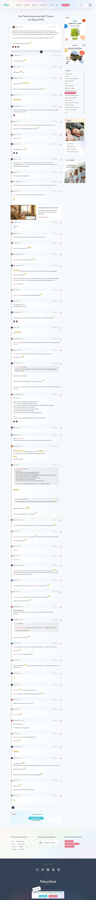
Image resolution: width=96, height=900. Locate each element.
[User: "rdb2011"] (12, 67)
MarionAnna (16, 758)
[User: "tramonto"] (14, 115)
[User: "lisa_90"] (12, 700)
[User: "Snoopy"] (12, 243)
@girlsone (15, 278)
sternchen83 (16, 265)
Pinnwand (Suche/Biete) (71, 109)
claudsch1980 (16, 181)
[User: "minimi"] (12, 580)
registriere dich (36, 818)
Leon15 (14, 327)
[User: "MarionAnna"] (12, 758)
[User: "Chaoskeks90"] (18, 47)
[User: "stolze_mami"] (12, 446)
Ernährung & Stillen (69, 85)
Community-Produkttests (72, 843)
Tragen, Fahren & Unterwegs (72, 102)
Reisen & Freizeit (69, 100)
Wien (13, 841)
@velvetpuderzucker (33, 585)
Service (51, 5)
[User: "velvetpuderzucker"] (12, 565)
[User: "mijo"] (13, 27)
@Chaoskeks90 (22, 125)
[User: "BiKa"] (12, 121)
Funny (14, 684)
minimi (14, 580)
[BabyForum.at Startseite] (6, 5)
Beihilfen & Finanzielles (71, 149)
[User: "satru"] (12, 144)
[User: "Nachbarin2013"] (12, 394)
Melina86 (15, 427)
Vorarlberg (14, 849)
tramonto (15, 159)
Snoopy (15, 242)
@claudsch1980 (17, 194)
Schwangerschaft (69, 81)
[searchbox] (85, 5)
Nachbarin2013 (16, 394)
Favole (14, 95)
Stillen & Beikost (70, 143)
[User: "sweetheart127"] (17, 153)
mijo (17, 26)
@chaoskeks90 (17, 342)
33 (57, 51)
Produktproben (69, 846)
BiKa (14, 121)
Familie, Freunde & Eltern (71, 97)
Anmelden (43, 896)
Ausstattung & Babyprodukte (72, 95)
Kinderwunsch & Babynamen (72, 78)
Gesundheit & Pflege (70, 88)
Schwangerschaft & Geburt (72, 151)
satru (14, 143)
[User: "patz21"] (12, 780)
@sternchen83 (16, 353)
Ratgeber (27, 5)
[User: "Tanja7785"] (12, 55)
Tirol (27, 846)
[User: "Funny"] (12, 685)
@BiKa (14, 570)
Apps (57, 5)
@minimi (41, 597)
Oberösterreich (21, 844)
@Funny (15, 714)
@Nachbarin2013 (17, 737)
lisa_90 (14, 699)
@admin (15, 514)
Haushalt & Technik (70, 105)
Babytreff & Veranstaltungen (72, 107)
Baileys (14, 301)
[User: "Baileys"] (13, 47)
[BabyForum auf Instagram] (48, 869)
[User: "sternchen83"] (12, 266)
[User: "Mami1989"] (12, 435)
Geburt (67, 83)
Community (19, 5)
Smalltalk (67, 76)
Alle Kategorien (69, 73)
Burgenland (21, 849)
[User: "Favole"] (12, 95)
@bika (17, 225)
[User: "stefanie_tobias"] (16, 47)
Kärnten (13, 844)
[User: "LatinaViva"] (17, 421)
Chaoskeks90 (16, 78)
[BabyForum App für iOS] (53, 869)
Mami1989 (15, 434)
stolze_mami (15, 446)
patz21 (14, 780)
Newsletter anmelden (49, 842)
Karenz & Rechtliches (70, 93)
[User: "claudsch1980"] (12, 182)
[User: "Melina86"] (12, 428)
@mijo (23, 149)
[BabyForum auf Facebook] (37, 869)
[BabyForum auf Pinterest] (42, 869)
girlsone (15, 134)
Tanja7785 (15, 55)
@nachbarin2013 (17, 654)
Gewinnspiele (69, 841)
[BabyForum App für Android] (58, 869)
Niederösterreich (20, 841)
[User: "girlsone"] (12, 135)
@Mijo (14, 111)
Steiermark (14, 846)
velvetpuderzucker (17, 565)
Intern (66, 112)
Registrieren (66, 5)
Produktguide (43, 5)
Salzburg (21, 846)
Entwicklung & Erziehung (71, 90)
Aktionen (34, 5)
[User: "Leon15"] (12, 327)
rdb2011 (15, 66)
